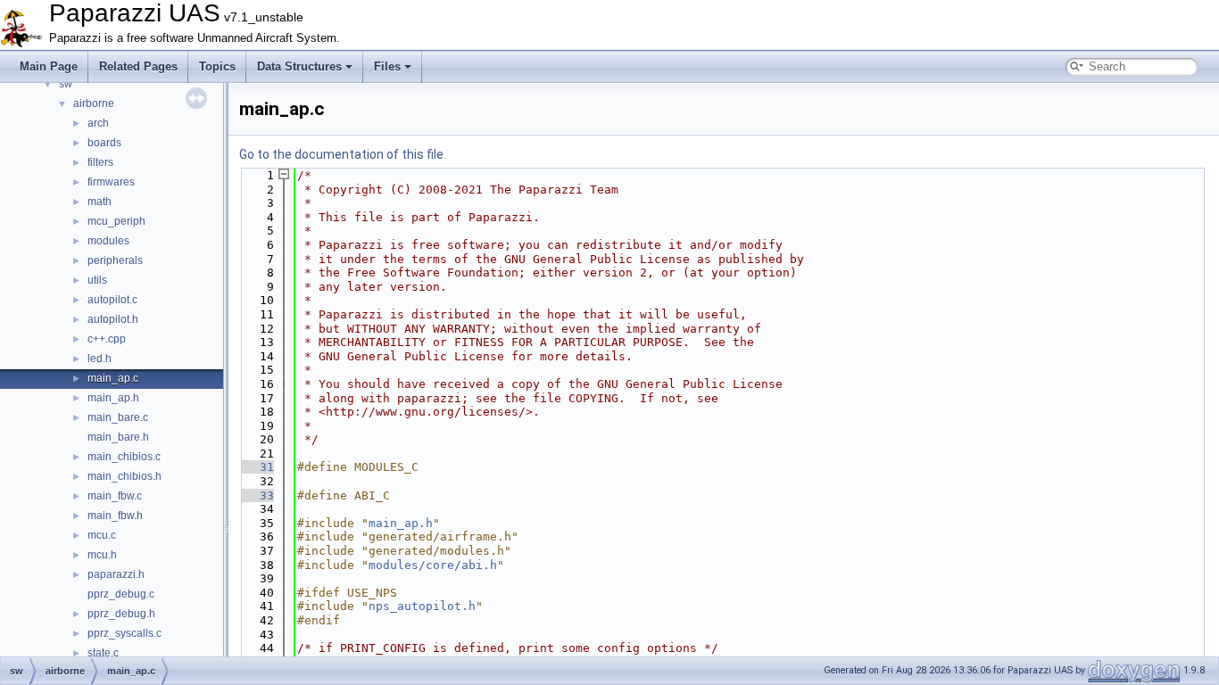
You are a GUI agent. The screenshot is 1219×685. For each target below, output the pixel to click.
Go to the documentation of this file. (342, 154)
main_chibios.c (124, 456)
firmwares (111, 182)
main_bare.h (118, 437)
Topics (217, 66)
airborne (93, 103)
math (99, 201)
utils (97, 280)
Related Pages (138, 66)
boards (104, 142)
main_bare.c (117, 417)
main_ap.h (113, 398)
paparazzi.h (116, 574)
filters (100, 162)
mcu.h (102, 555)
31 (256, 467)
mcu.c (101, 535)
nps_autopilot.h (422, 606)
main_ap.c (112, 378)
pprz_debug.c (120, 594)
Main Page (49, 66)
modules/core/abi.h (433, 565)
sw (65, 84)
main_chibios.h (124, 476)
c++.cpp (106, 339)
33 (256, 495)
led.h (99, 358)
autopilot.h (112, 319)
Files (387, 66)
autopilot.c (112, 299)
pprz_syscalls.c (124, 633)
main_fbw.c (114, 496)
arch (98, 123)
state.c (103, 653)
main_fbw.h (115, 515)
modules (108, 241)
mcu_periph (116, 221)
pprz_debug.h (121, 613)
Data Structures (299, 66)
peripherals (115, 260)
